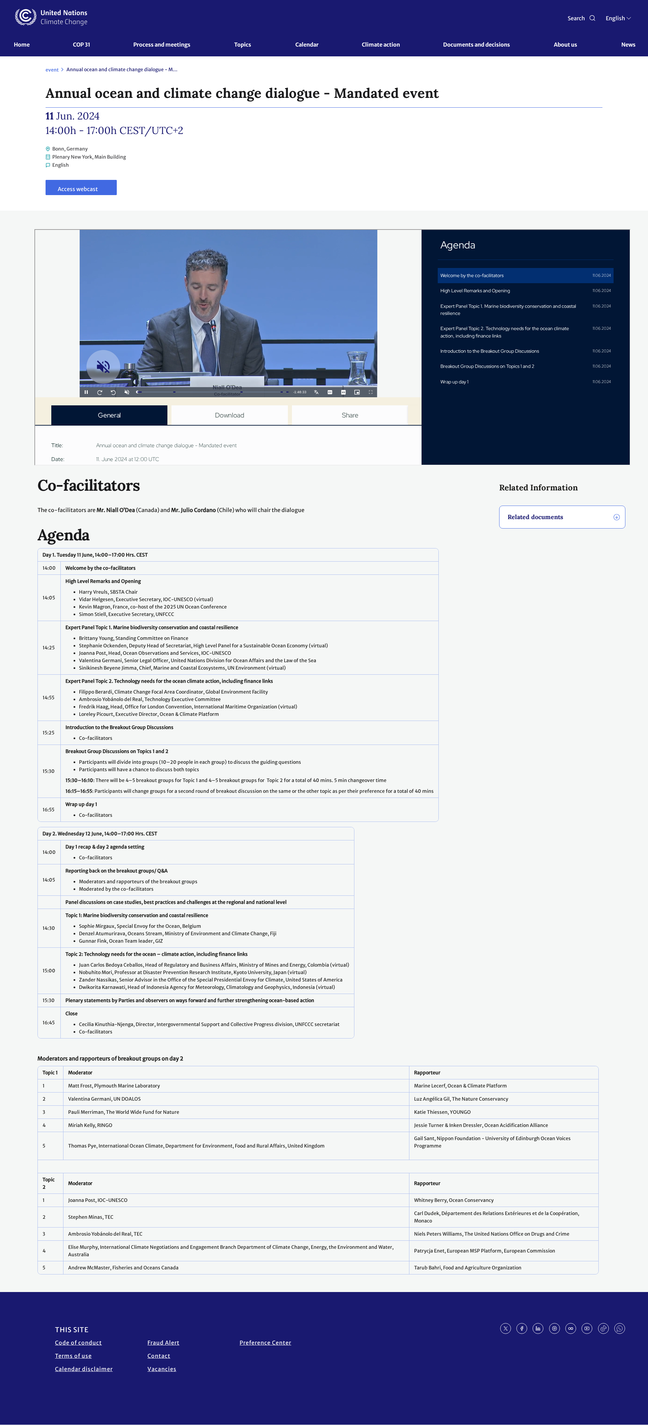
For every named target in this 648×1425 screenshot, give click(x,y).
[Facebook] (521, 1328)
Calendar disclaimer (84, 1369)
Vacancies (162, 1369)
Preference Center (265, 1342)
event (52, 70)
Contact (158, 1355)
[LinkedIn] (538, 1328)
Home (22, 44)
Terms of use (73, 1355)
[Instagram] (554, 1328)
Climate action (381, 44)
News (628, 44)
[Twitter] (505, 1328)
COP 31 (81, 44)
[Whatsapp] (619, 1328)
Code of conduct (78, 1342)
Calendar (307, 44)
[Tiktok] (603, 1328)
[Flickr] (570, 1328)
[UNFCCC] (51, 17)
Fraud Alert (163, 1342)
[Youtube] (587, 1328)
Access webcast (78, 189)
